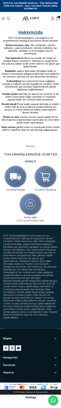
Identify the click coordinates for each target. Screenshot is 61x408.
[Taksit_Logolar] (30, 384)
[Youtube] (18, 348)
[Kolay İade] (30, 204)
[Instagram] (12, 348)
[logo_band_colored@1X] (30, 388)
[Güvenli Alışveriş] (45, 176)
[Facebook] (6, 348)
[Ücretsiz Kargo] (15, 176)
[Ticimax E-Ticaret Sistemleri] (30, 397)
